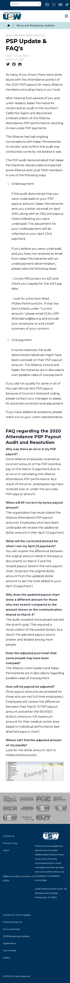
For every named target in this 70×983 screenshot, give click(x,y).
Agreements (9, 943)
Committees (9, 950)
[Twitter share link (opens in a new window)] (8, 64)
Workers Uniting (27, 817)
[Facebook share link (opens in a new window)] (14, 64)
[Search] (39, 4)
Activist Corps (43, 808)
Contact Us (8, 836)
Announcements (11, 929)
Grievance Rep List (12, 922)
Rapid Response (60, 799)
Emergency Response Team (43, 817)
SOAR (10, 808)
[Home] (8, 25)
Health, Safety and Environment (10, 817)
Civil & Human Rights (10, 799)
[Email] (20, 64)
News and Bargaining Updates (36, 25)
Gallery (6, 957)
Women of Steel (60, 808)
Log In (6, 850)
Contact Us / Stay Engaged (17, 914)
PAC (43, 799)
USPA (27, 808)
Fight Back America (27, 799)
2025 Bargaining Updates (16, 936)
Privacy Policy (10, 843)
